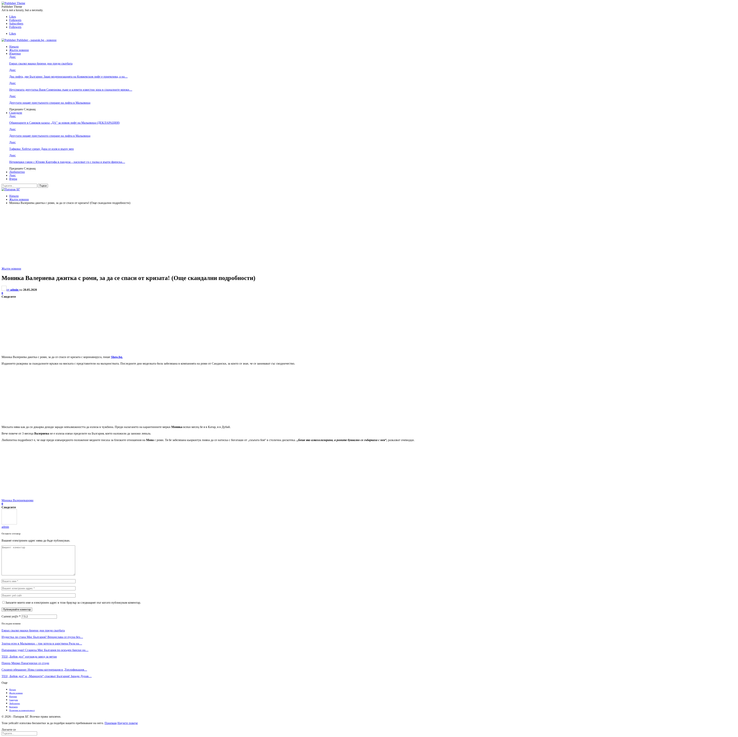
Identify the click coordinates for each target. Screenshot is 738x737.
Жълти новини (19, 50)
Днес (12, 57)
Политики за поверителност (22, 710)
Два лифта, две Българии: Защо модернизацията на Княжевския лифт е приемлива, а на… (68, 76)
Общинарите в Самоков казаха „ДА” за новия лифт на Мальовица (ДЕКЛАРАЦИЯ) (64, 122)
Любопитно (17, 172)
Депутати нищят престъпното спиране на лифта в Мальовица (49, 102)
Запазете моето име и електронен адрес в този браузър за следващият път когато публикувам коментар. (73, 602)
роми (30, 500)
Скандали (15, 112)
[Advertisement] (369, 235)
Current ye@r (11, 616)
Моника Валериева (14, 500)
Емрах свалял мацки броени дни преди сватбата (40, 63)
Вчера (13, 178)
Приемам (111, 723)
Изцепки (15, 53)
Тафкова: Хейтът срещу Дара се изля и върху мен (41, 148)
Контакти (13, 707)
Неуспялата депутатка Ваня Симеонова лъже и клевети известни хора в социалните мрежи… (70, 89)
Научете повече (127, 723)
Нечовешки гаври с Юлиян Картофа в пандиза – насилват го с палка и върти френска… (67, 162)
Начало (14, 46)
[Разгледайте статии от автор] (9, 523)
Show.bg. (117, 357)
